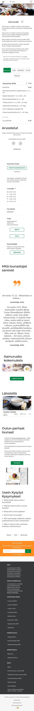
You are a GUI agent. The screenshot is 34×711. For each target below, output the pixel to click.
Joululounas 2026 (13, 620)
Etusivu (9, 535)
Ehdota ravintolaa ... (13, 593)
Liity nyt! (18, 248)
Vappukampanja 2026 (14, 644)
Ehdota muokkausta (17, 168)
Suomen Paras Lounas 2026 (16, 671)
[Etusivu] (3, 2)
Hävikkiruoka (11, 616)
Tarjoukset (11, 627)
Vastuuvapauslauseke (17, 705)
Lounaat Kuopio (12, 612)
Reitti (17, 229)
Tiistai (14, 70)
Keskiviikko (20, 70)
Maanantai (7, 70)
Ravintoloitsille (17, 171)
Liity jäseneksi (12, 637)
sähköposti (10, 212)
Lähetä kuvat (17, 378)
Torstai (28, 70)
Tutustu (17, 463)
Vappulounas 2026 (13, 624)
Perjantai (17, 76)
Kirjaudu (17, 252)
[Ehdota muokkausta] (26, 83)
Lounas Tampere (12, 605)
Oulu (17, 236)
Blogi (9, 667)
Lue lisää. (25, 56)
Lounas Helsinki (12, 601)
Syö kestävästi (12, 686)
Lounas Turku (12, 608)
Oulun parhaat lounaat (18, 438)
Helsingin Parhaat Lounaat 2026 (17, 674)
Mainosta (10, 654)
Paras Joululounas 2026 (14, 678)
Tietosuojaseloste (18, 554)
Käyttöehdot (17, 700)
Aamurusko (23, 535)
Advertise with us (13, 658)
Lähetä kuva (17, 149)
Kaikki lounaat (12, 682)
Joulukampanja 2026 (14, 641)
